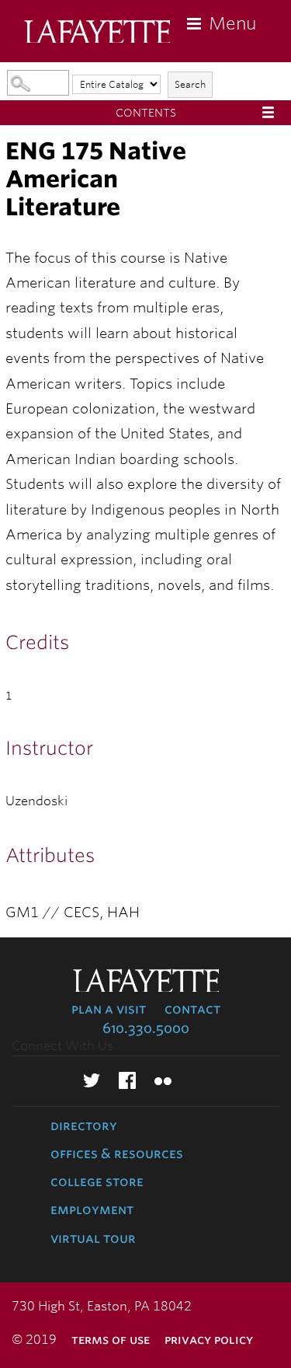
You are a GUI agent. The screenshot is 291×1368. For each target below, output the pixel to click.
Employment (91, 1209)
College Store (97, 1181)
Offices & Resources (116, 1153)
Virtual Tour (93, 1238)
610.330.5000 (145, 1028)
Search (190, 84)
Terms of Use (110, 1339)
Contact (192, 1009)
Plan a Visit (108, 1009)
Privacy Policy (209, 1339)
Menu (232, 23)
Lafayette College (97, 33)
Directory (83, 1125)
